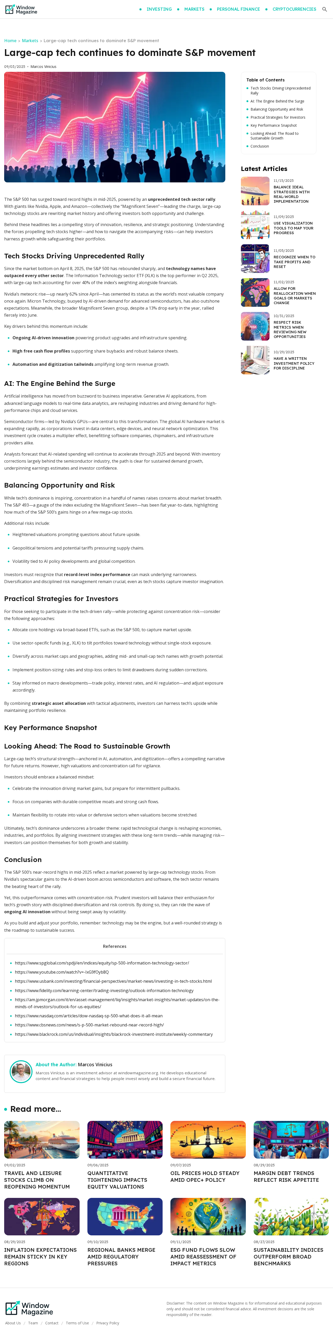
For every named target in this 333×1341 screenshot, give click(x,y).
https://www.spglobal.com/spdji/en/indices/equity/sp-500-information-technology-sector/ (102, 963)
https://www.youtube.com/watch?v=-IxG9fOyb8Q (62, 972)
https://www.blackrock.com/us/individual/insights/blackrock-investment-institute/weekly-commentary (114, 1034)
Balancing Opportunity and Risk (277, 109)
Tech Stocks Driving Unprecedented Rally (281, 90)
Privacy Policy (107, 1322)
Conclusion (260, 146)
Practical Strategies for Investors (278, 117)
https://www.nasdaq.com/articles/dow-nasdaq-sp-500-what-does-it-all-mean (89, 1016)
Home (10, 40)
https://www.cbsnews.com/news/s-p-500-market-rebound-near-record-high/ (89, 1025)
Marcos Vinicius (43, 66)
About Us (13, 1322)
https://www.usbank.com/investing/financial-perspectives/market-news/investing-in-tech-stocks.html (113, 981)
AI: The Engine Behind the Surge (277, 101)
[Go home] (21, 9)
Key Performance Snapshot (274, 125)
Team (33, 1322)
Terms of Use (77, 1322)
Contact (52, 1322)
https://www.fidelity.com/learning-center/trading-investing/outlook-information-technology (104, 990)
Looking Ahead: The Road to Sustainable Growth (275, 136)
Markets (30, 40)
